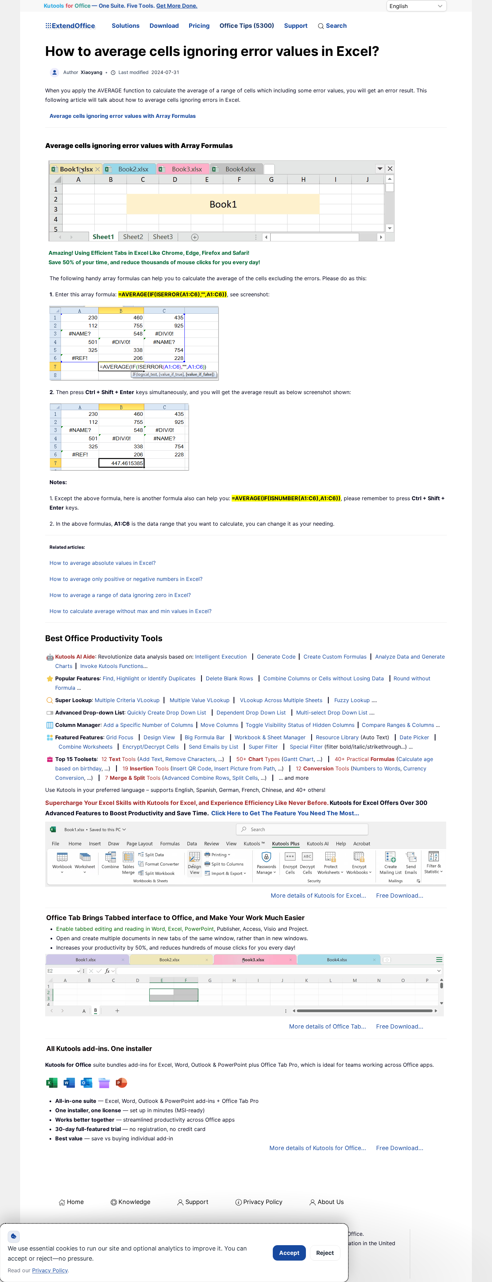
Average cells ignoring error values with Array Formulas (123, 115)
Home (75, 1201)
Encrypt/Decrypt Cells (150, 746)
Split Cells (245, 777)
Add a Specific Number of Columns (148, 725)
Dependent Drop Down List (251, 712)
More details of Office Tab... (327, 1026)
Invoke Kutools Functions (111, 666)
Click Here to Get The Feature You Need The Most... (285, 813)
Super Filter (263, 746)
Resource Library (337, 737)
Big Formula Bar (205, 737)
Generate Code (276, 656)
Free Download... (399, 895)
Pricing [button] (199, 25)
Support (296, 25)
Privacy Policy (262, 1201)
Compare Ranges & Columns (398, 725)
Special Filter (306, 746)
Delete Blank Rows (229, 678)
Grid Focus (119, 737)
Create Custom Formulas (335, 656)
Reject (325, 1253)
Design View (159, 737)
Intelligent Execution (221, 656)
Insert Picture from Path (244, 768)
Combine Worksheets (85, 746)
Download (164, 25)
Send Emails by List (213, 746)
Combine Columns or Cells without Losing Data (323, 678)
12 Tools (118, 759)
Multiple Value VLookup (200, 700)
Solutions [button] (126, 25)
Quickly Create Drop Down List (166, 712)
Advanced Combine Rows (196, 777)
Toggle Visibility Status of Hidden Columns (300, 725)
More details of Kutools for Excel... (318, 895)
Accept (289, 1253)
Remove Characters (190, 759)
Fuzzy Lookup (352, 700)
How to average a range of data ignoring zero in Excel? (120, 595)
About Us (331, 1201)
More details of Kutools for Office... (317, 1147)
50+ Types (258, 759)
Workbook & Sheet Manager (270, 737)
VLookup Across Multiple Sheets (281, 700)
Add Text (150, 759)
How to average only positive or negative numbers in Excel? (126, 579)
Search (336, 25)
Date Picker (414, 737)
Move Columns (219, 725)
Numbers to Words (376, 768)
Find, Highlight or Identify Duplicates (149, 678)
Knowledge (134, 1201)
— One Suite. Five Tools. (121, 5)
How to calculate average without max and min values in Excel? (131, 611)
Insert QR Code (191, 768)
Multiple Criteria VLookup (127, 700)
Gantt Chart (298, 759)
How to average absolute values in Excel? (103, 562)
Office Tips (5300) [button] (247, 25)
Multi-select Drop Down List (331, 712)
